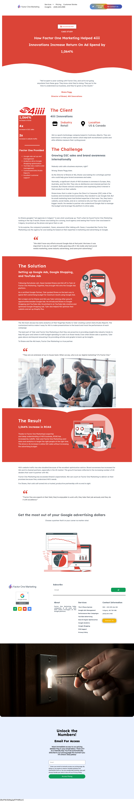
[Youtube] (25, 609)
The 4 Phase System (85, 607)
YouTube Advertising (85, 616)
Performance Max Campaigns (88, 613)
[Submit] (118, 590)
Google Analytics (84, 623)
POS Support (82, 629)
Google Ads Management (87, 610)
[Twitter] (20, 609)
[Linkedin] (29, 609)
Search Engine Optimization (88, 620)
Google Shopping (84, 626)
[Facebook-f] (15, 609)
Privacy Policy (83, 632)
